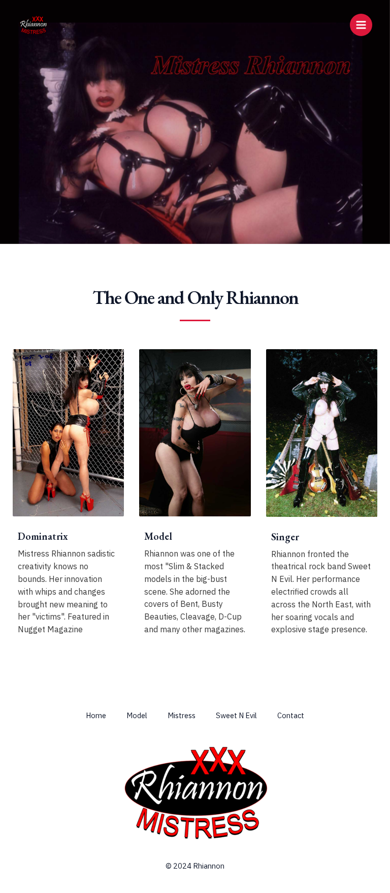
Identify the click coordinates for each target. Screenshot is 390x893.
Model (136, 715)
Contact (290, 715)
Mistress (182, 715)
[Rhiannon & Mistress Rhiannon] (33, 25)
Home (96, 715)
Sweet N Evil (236, 715)
